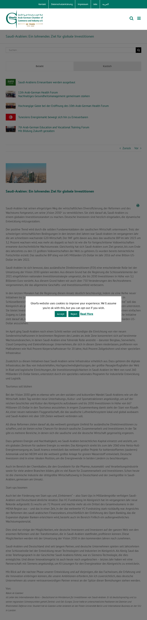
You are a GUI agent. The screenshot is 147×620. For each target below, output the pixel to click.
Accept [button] (60, 314)
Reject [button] (74, 314)
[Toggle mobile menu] (139, 18)
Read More (86, 314)
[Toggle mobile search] (131, 18)
